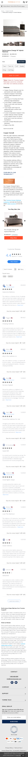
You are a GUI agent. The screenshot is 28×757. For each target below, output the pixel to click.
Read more (20, 305)
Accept (23, 755)
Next (26, 6)
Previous (1, 6)
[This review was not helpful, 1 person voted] (23, 311)
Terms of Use (18, 747)
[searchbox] (8, 269)
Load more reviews (14, 601)
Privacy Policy (9, 747)
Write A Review (14, 261)
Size (3, 61)
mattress (10, 276)
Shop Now (13, 238)
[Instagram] (12, 682)
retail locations (11, 203)
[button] (24, 2)
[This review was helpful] (21, 311)
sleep (4, 276)
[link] (13, 219)
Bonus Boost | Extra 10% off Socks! (14, 6)
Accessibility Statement (19, 750)
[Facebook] (16, 682)
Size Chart (21, 61)
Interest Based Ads (7, 750)
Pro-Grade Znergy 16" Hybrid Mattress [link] (11, 230)
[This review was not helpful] (23, 372)
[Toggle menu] (2, 2)
